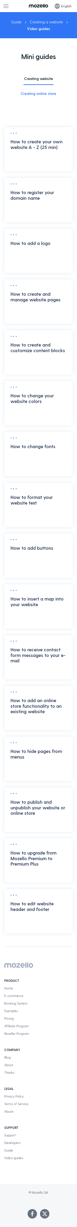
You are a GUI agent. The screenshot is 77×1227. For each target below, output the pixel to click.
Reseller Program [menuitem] (16, 1033)
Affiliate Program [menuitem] (16, 1026)
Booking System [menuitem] (15, 1003)
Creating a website (46, 21)
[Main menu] (6, 6)
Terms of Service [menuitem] (16, 1104)
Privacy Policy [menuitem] (14, 1096)
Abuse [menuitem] (8, 1111)
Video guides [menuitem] (13, 1158)
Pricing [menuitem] (9, 1018)
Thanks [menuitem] (9, 1072)
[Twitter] (44, 1214)
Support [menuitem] (10, 1135)
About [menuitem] (8, 1065)
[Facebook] (32, 1214)
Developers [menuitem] (12, 1143)
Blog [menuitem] (7, 1057)
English (66, 6)
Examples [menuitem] (11, 1011)
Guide (16, 21)
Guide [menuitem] (8, 1150)
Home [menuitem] (8, 988)
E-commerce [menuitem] (13, 996)
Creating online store (38, 93)
